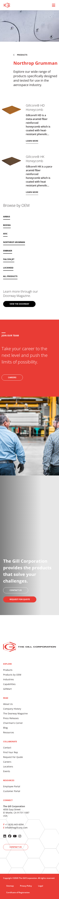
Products (7, 669)
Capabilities (9, 684)
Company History (12, 708)
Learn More (32, 141)
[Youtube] (14, 836)
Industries (8, 679)
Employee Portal (11, 786)
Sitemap (10, 885)
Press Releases (11, 718)
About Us (8, 704)
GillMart (7, 688)
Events (6, 771)
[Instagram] (19, 836)
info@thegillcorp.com (16, 827)
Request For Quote (13, 757)
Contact (7, 747)
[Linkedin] (4, 836)
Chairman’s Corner (13, 722)
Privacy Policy (26, 885)
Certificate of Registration (18, 892)
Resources (8, 732)
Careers (7, 761)
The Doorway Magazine (15, 713)
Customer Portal (11, 791)
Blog (5, 727)
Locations (8, 766)
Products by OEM (12, 674)
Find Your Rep (10, 752)
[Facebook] (9, 836)
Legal (40, 885)
